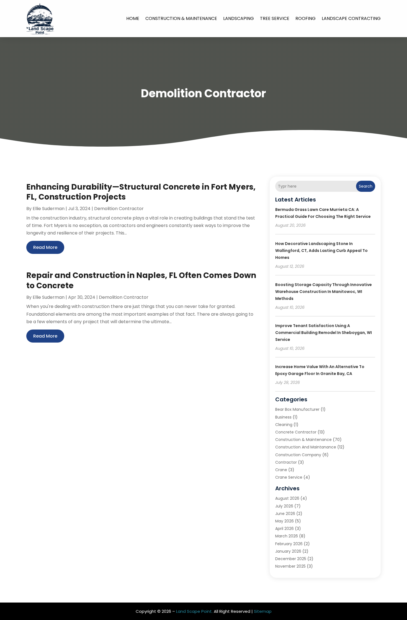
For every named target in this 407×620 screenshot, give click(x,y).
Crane (281, 470)
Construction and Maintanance (305, 447)
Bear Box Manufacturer (297, 409)
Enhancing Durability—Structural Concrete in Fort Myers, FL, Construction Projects (141, 192)
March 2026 (286, 536)
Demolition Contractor (119, 208)
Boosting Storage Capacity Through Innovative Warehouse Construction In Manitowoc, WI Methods (323, 291)
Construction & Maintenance (181, 18)
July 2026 (284, 506)
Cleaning (283, 424)
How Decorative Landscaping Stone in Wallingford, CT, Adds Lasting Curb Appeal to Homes (321, 250)
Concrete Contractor (295, 432)
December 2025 (290, 559)
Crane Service (288, 477)
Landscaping (238, 18)
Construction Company (298, 455)
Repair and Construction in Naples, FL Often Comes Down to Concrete (141, 280)
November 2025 (290, 566)
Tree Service (274, 18)
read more (45, 247)
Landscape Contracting (351, 18)
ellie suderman (49, 208)
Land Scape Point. (194, 611)
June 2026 (285, 513)
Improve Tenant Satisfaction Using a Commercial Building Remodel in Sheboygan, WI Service (323, 332)
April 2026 (284, 528)
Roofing (305, 18)
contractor (286, 462)
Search (365, 186)
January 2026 (288, 551)
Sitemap (263, 611)
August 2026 (287, 498)
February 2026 (289, 544)
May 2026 (284, 521)
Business (283, 417)
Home (132, 18)
